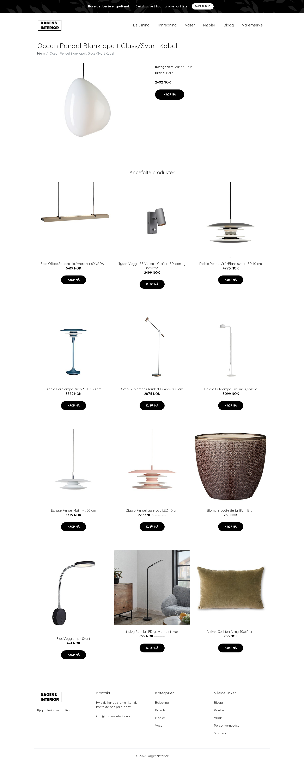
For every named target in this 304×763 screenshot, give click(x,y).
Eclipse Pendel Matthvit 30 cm (73, 510)
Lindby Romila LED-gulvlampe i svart (152, 631)
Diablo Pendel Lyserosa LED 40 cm (152, 510)
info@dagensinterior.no (113, 716)
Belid (189, 67)
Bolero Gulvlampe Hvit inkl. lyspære (230, 389)
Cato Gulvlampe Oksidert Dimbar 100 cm (152, 389)
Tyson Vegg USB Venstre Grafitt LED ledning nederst (152, 266)
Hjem (41, 53)
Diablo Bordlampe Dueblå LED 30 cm (73, 389)
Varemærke (252, 25)
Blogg (229, 25)
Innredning (167, 25)
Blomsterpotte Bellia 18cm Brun (230, 510)
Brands (179, 67)
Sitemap (220, 733)
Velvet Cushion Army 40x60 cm (230, 631)
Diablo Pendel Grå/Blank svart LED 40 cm (230, 264)
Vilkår (218, 718)
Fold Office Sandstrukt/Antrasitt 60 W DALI (73, 264)
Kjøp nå (170, 94)
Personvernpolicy (226, 725)
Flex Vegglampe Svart (73, 639)
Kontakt (219, 710)
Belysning (141, 25)
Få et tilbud (202, 6)
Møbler (209, 25)
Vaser (190, 25)
